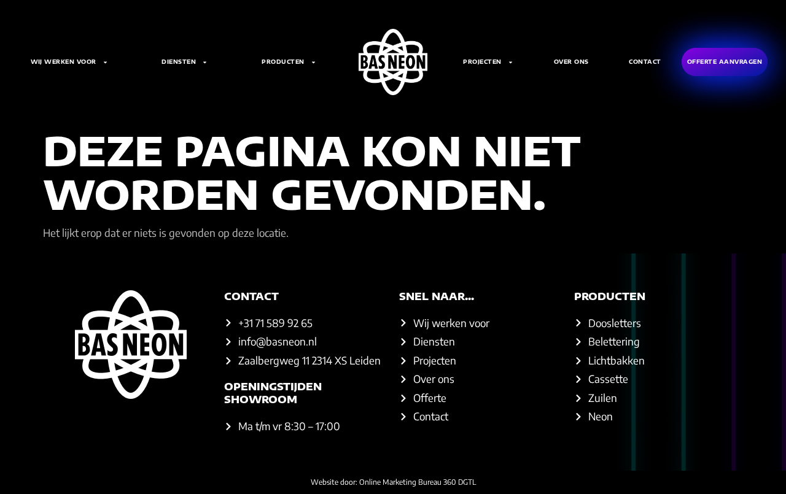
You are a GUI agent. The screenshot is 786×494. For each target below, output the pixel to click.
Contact (645, 61)
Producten (283, 61)
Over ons (571, 61)
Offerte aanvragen (725, 61)
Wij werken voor (63, 61)
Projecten (482, 61)
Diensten (178, 61)
